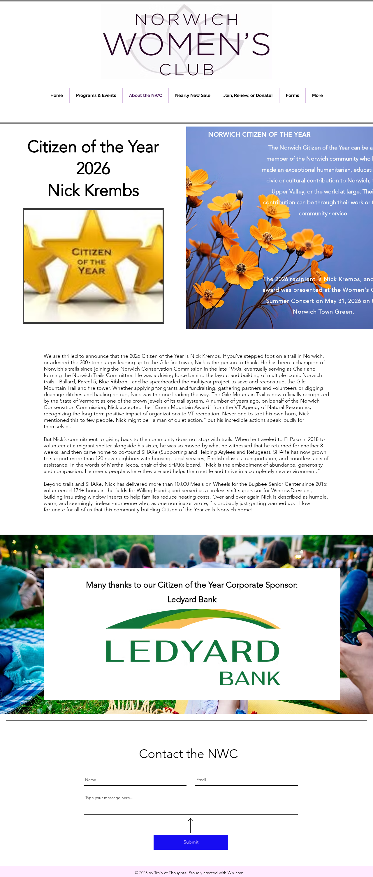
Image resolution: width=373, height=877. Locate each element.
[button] (96, 95)
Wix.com (235, 872)
